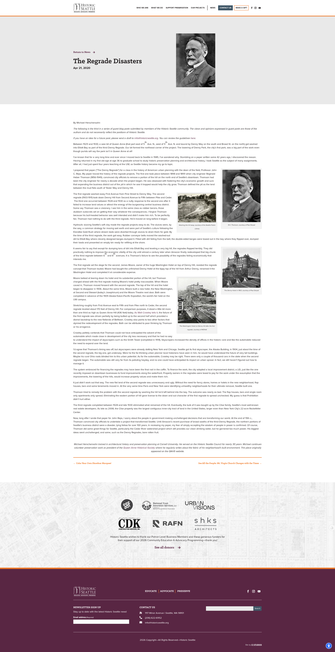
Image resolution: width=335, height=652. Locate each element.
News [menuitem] (212, 8)
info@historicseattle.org (146, 138)
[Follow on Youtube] (259, 591)
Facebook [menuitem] (251, 8)
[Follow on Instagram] (253, 591)
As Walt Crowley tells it (146, 313)
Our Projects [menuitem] (198, 8)
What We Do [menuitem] (157, 8)
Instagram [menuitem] (255, 8)
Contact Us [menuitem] (225, 8)
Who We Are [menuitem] (142, 8)
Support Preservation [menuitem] (177, 8)
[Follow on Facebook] (248, 591)
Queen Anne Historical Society (139, 448)
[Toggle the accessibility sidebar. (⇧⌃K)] (329, 646)
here (193, 138)
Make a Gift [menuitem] (241, 8)
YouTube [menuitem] (260, 8)
